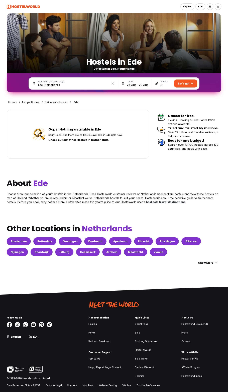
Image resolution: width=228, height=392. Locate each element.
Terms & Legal (54, 385)
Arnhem (111, 252)
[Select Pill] (210, 6)
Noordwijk (42, 252)
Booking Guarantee (146, 341)
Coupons (72, 385)
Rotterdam (44, 241)
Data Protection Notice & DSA (23, 385)
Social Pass (141, 323)
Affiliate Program (190, 367)
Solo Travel (141, 358)
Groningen (70, 241)
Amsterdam (19, 241)
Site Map (127, 385)
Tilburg (64, 252)
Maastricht (135, 252)
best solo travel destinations (165, 202)
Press (184, 332)
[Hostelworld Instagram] (25, 324)
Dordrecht (95, 241)
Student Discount (144, 367)
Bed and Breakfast (99, 341)
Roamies (140, 375)
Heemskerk (88, 252)
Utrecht (143, 241)
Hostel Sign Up (189, 358)
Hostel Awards (143, 349)
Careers (185, 341)
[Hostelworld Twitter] (17, 324)
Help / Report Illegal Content (104, 367)
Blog (137, 332)
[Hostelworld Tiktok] (49, 324)
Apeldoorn (120, 241)
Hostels (92, 323)
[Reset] (113, 84)
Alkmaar (191, 241)
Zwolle (158, 252)
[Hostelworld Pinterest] (41, 324)
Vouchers (88, 385)
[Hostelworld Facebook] (9, 324)
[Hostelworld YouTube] (33, 324)
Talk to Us (94, 358)
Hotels (92, 332)
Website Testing (108, 385)
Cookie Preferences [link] (148, 385)
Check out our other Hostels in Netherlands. (78, 140)
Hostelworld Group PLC (194, 323)
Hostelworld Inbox (191, 375)
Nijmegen (17, 252)
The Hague (167, 241)
